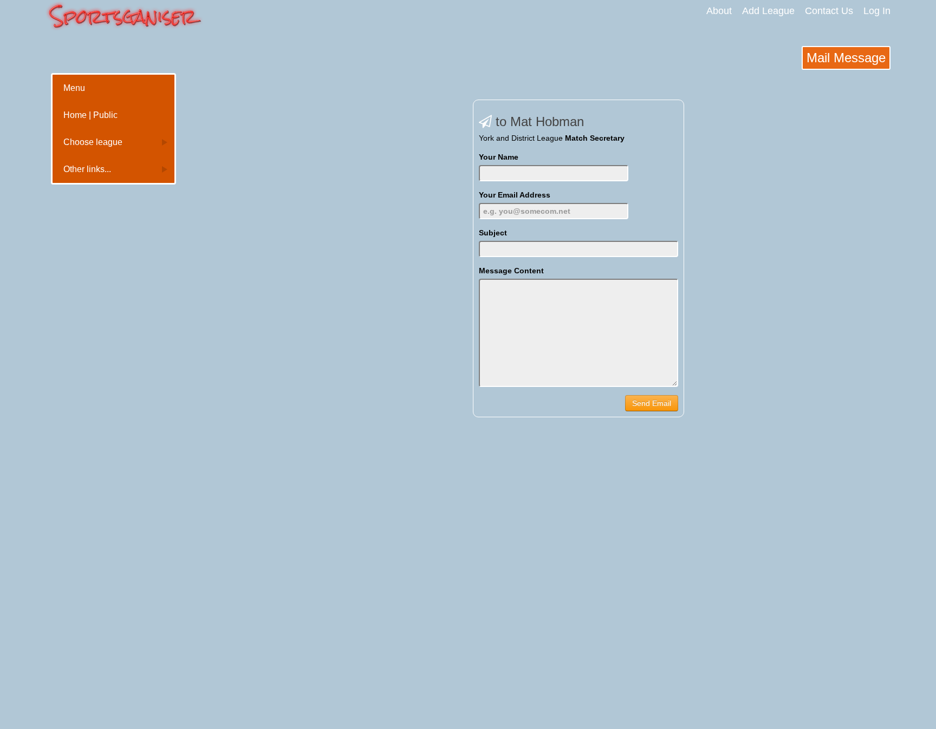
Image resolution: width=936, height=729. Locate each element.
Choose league (92, 142)
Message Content (511, 270)
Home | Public (90, 115)
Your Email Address (514, 195)
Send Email (651, 403)
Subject (493, 232)
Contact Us (829, 10)
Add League (768, 10)
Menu (74, 88)
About (719, 10)
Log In (876, 10)
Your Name (498, 157)
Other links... (87, 169)
